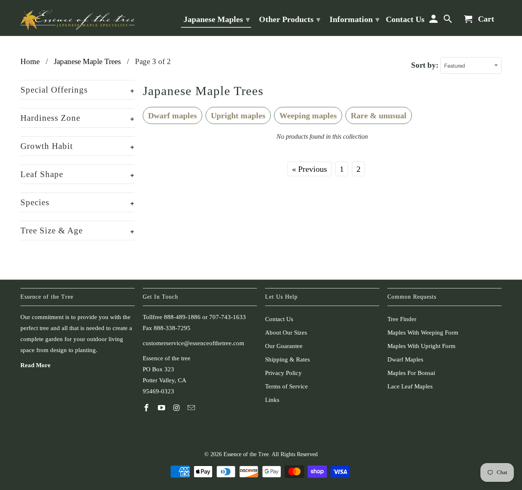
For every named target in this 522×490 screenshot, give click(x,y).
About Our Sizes (286, 332)
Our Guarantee (284, 346)
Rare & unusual (379, 115)
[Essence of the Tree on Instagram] (177, 408)
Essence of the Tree (246, 454)
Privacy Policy (283, 373)
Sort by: (425, 65)
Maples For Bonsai (411, 373)
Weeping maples (308, 115)
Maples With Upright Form (421, 346)
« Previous (309, 168)
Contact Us (279, 319)
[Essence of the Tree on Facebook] (147, 408)
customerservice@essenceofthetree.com (193, 343)
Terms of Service (286, 386)
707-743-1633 (227, 317)
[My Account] (434, 20)
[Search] (448, 20)
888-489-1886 (182, 317)
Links (272, 400)
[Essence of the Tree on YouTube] (162, 408)
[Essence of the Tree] (77, 18)
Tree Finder (401, 319)
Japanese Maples (217, 19)
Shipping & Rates (287, 359)
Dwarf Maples (405, 359)
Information (354, 19)
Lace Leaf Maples (410, 386)
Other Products (289, 19)
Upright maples (238, 115)
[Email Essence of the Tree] (192, 408)
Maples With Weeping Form (422, 332)
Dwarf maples (172, 115)
